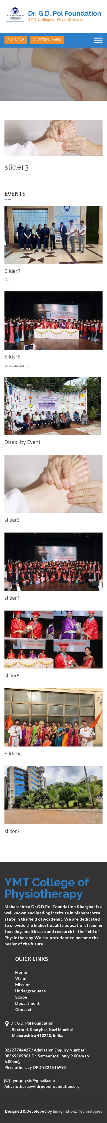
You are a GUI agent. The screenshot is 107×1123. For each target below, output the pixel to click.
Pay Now (15, 39)
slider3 (12, 520)
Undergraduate (30, 990)
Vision (21, 978)
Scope (21, 996)
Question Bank (47, 39)
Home (21, 972)
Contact (23, 1009)
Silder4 (12, 753)
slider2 (12, 831)
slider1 (12, 598)
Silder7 (12, 271)
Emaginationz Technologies (77, 1111)
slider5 (12, 675)
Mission (23, 984)
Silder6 (12, 357)
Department (27, 1003)
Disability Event (22, 442)
